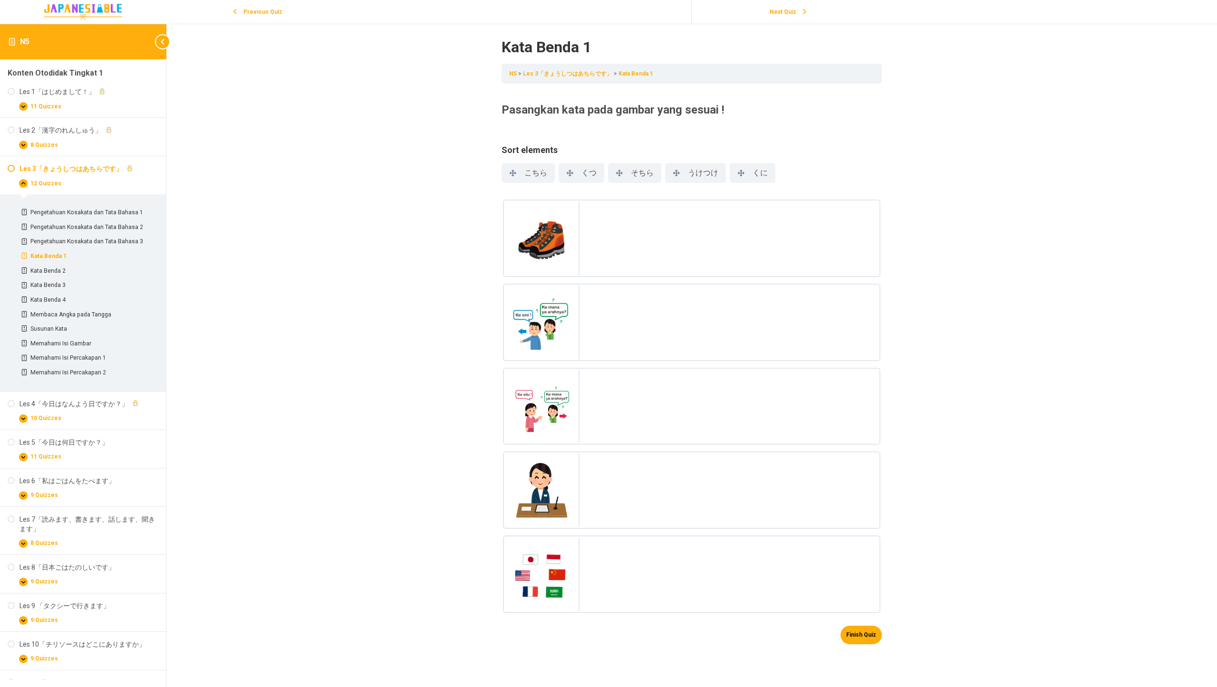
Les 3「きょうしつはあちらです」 (568, 73)
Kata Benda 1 (635, 73)
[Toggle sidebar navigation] (152, 41)
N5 (24, 41)
